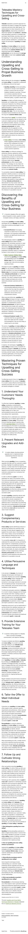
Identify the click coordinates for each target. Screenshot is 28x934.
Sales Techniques (14, 915)
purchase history (11, 424)
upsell (13, 117)
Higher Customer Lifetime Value (12, 255)
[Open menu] (25, 3)
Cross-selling (8, 139)
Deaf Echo (4, 2)
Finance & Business (6, 915)
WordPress (23, 931)
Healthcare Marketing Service (13, 903)
